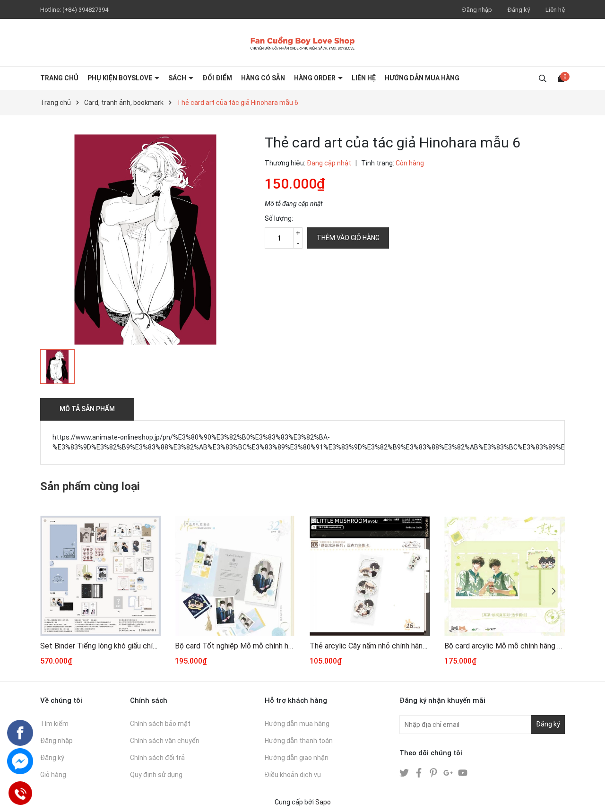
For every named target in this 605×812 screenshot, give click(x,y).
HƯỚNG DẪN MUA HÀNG (422, 78)
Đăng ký (519, 9)
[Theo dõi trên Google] (448, 772)
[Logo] (302, 42)
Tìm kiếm (54, 723)
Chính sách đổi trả (157, 757)
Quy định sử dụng (156, 774)
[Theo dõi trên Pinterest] (434, 772)
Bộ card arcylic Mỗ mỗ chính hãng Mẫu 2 (504, 645)
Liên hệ (555, 9)
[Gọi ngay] (20, 792)
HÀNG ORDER (315, 78)
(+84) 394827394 (85, 9)
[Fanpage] (20, 733)
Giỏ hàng (53, 774)
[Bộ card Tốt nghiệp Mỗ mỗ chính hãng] (235, 576)
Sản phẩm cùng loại (90, 486)
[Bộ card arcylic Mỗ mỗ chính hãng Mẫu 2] (504, 576)
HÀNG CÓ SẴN (263, 78)
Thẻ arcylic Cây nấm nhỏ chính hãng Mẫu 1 (370, 645)
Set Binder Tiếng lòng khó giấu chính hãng (100, 645)
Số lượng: (279, 218)
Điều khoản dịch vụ (293, 774)
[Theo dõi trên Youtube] (462, 772)
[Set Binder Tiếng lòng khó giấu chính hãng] (100, 576)
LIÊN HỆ (364, 78)
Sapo (323, 802)
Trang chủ (59, 78)
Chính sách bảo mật (160, 723)
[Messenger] (20, 761)
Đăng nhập (477, 9)
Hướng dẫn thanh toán (299, 740)
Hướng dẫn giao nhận (296, 757)
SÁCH (178, 78)
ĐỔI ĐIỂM (217, 78)
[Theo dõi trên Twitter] (404, 772)
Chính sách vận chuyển (164, 740)
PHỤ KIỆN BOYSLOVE (120, 78)
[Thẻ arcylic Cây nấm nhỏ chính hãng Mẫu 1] (370, 576)
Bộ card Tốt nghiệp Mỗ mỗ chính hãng (235, 645)
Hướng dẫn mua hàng (297, 723)
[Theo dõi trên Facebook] (419, 772)
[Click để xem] (145, 239)
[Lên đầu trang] (588, 795)
